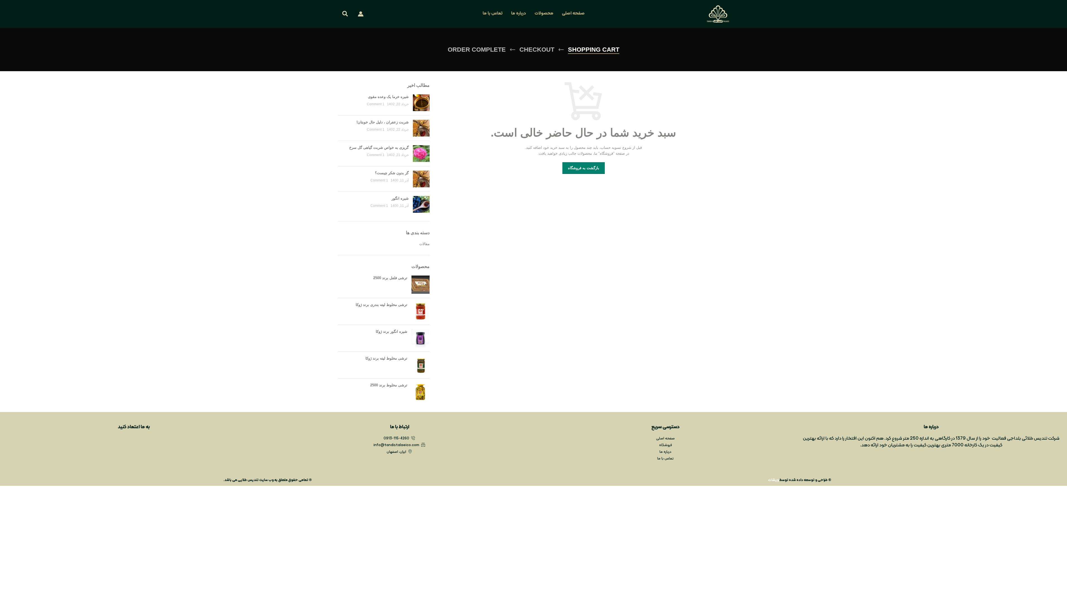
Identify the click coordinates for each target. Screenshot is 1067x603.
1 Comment (375, 104)
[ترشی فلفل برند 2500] (420, 285)
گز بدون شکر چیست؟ (392, 173)
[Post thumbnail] (421, 102)
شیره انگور (400, 198)
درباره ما (518, 13)
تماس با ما (493, 13)
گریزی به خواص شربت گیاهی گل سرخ (379, 147)
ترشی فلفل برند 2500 (390, 278)
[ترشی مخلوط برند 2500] (420, 392)
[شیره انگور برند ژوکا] (420, 338)
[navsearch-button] (345, 14)
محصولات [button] (543, 13)
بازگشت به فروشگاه (583, 168)
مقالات (424, 244)
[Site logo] (718, 13)
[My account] (360, 14)
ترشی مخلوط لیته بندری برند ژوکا (381, 305)
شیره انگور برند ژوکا (391, 331)
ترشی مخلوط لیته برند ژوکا (386, 358)
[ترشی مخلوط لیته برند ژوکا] (420, 365)
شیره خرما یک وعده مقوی (388, 97)
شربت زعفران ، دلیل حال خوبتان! (383, 122)
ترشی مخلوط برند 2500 (388, 385)
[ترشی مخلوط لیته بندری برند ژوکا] (420, 311)
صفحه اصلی (573, 13)
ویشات (773, 480)
